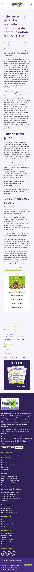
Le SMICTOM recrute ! (10, 334)
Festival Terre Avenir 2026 (11, 331)
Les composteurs (6, 510)
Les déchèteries (6, 463)
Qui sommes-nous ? (7, 533)
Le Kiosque (7, 349)
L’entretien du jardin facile (9, 512)
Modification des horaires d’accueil (13, 337)
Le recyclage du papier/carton (10, 481)
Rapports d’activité (7, 524)
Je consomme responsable (9, 494)
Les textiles (5, 467)
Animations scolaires (7, 540)
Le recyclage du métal (8, 483)
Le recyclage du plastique (9, 479)
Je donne (4, 500)
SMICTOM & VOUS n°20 (10, 329)
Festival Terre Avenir (7, 542)
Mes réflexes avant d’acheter (10, 492)
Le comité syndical (7, 535)
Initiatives (6, 346)
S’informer (4, 526)
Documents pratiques (7, 520)
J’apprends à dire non (7, 496)
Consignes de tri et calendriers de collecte (14, 461)
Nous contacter (6, 544)
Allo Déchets (5, 469)
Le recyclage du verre (7, 485)
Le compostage (6, 508)
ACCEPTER (28, 565)
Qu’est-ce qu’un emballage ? (9, 476)
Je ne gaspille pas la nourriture (10, 498)
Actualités (4, 538)
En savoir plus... (14, 569)
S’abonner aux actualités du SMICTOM (14, 357)
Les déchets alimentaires (9, 465)
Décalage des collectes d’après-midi (14, 339)
